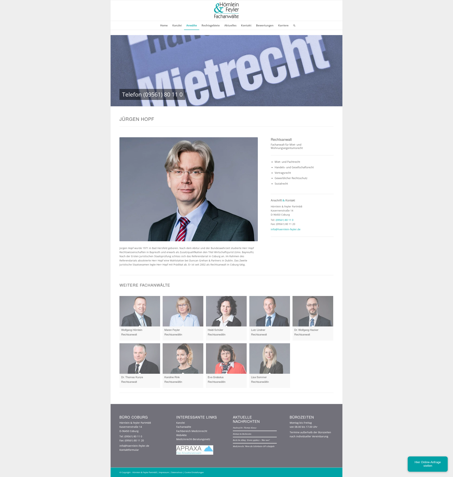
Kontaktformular (129, 449)
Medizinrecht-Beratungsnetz (193, 439)
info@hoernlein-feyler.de (285, 229)
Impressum (164, 472)
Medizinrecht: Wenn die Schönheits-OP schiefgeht (253, 446)
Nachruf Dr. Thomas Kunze (244, 427)
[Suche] (293, 25)
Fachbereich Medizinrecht (191, 431)
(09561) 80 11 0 (163, 94)
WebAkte (181, 435)
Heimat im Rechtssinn (242, 433)
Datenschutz (176, 472)
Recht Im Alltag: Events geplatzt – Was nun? (251, 440)
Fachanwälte (183, 426)
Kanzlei (180, 422)
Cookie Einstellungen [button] (194, 472)
